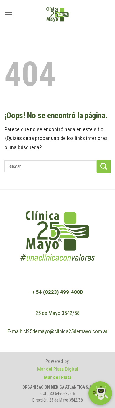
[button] (8, 15)
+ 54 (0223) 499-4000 (57, 292)
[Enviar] (104, 166)
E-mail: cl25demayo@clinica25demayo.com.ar (57, 331)
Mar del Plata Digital (57, 369)
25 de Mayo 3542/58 (57, 313)
